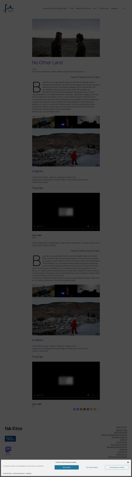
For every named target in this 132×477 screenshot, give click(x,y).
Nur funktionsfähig (92, 467)
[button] (128, 462)
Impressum (28, 473)
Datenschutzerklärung (19, 473)
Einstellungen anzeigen (117, 467)
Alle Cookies (67, 467)
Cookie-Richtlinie (7, 473)
